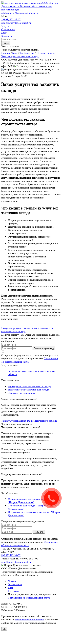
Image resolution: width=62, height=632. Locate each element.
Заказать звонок (10, 46)
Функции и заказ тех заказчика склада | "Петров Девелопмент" (30, 500)
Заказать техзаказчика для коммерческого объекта (29, 420)
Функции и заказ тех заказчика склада (29, 386)
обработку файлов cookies (29, 619)
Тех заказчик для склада (21, 392)
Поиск (6, 43)
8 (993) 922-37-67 (11, 19)
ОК (4, 629)
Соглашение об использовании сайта (29, 597)
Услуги (12, 581)
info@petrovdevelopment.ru (16, 22)
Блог (10, 587)
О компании (15, 584)
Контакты (13, 591)
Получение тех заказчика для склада (28, 389)
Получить (38, 532)
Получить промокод (44, 348)
